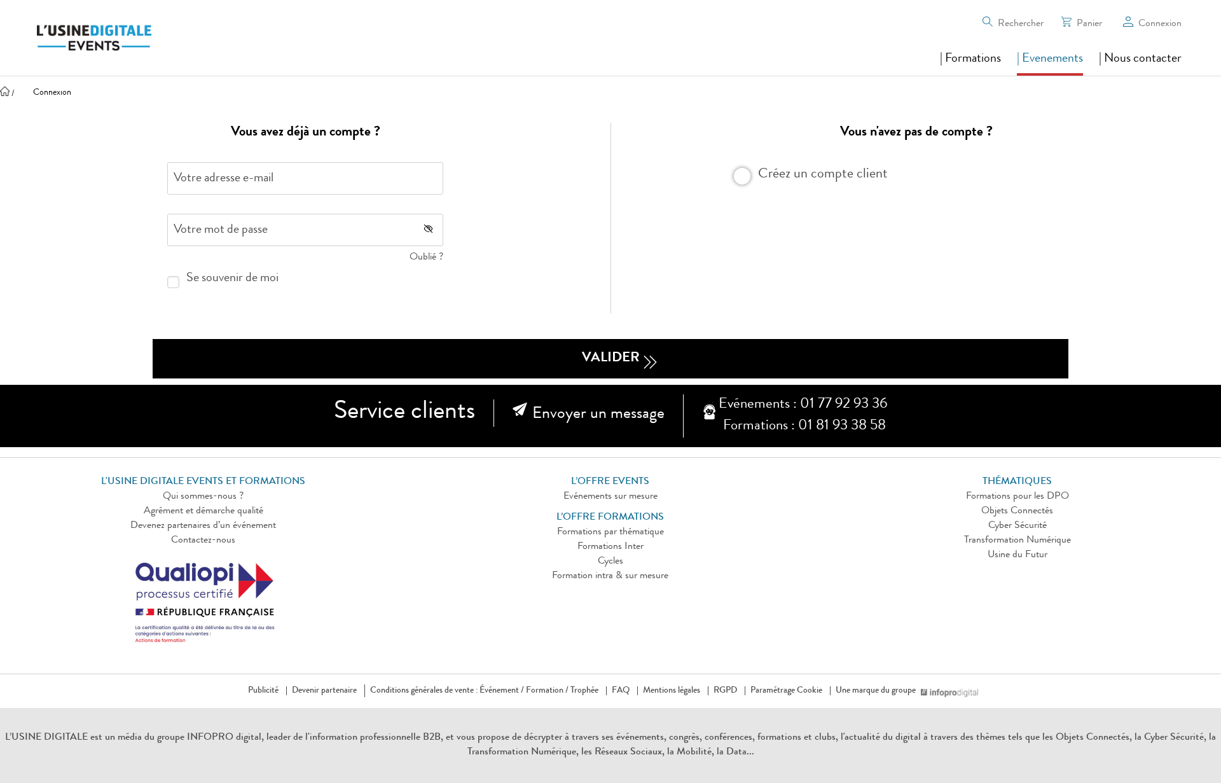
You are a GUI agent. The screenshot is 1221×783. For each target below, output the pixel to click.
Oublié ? (426, 258)
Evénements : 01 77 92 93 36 (803, 405)
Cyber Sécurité (1017, 526)
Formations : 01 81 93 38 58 (804, 426)
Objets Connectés (1017, 511)
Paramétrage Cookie (786, 690)
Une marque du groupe (876, 690)
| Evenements (1050, 59)
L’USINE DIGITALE (47, 738)
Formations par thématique (610, 532)
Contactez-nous (203, 541)
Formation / (547, 690)
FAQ (621, 690)
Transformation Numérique (1017, 541)
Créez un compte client (823, 173)
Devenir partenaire (324, 690)
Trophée (584, 690)
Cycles (610, 562)
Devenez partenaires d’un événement (203, 526)
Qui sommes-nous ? (203, 497)
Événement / (501, 690)
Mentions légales (671, 690)
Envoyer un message (598, 414)
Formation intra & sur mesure (610, 576)
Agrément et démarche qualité (203, 511)
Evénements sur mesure (610, 497)
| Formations (970, 59)
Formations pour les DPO (1017, 497)
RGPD (725, 690)
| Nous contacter (1140, 59)
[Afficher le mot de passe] (428, 228)
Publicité (263, 690)
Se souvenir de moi (232, 278)
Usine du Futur (1017, 555)
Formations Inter (610, 547)
